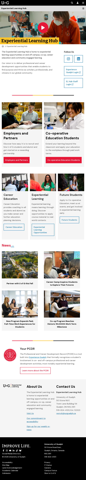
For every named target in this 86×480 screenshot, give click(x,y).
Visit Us (30, 413)
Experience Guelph (37, 357)
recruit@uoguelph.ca (66, 413)
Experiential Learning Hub (17, 46)
